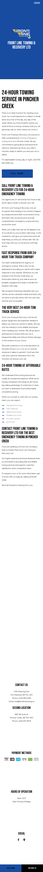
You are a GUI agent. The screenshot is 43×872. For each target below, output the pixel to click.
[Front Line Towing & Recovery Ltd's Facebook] (18, 840)
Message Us (32, 868)
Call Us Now (11, 868)
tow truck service (23, 349)
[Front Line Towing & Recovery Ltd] (21, 34)
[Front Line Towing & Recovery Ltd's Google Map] (24, 840)
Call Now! (17, 173)
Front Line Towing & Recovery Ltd (21, 45)
